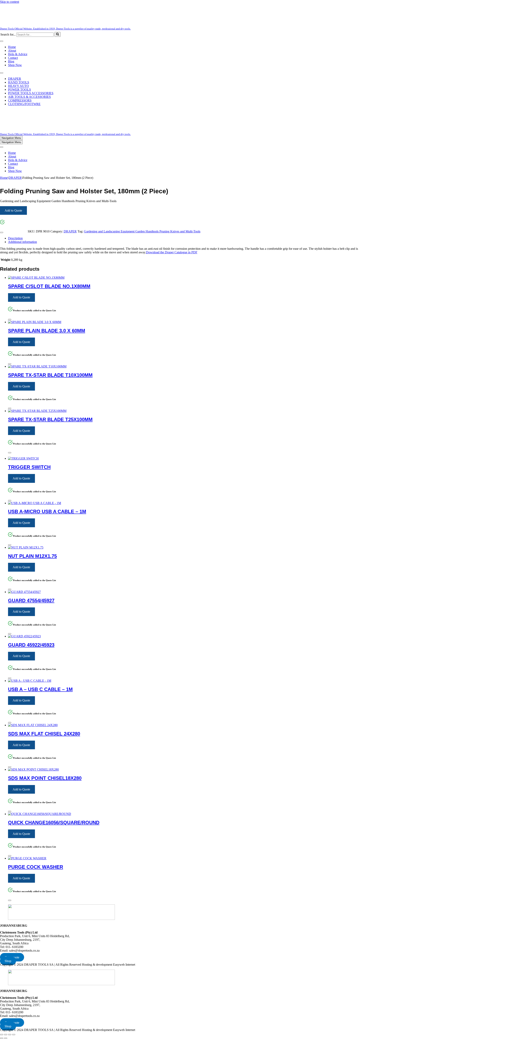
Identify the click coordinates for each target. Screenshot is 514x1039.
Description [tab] (15, 238)
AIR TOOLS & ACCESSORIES (29, 96)
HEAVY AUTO (18, 86)
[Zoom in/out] (1, 1034)
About (12, 50)
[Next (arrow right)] (5, 1038)
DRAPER (14, 78)
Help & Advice (17, 54)
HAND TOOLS (18, 82)
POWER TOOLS (19, 89)
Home (12, 47)
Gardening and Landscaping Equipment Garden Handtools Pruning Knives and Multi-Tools (142, 231)
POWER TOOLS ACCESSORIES (30, 93)
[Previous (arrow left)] (1, 1038)
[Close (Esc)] (13, 1034)
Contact (13, 57)
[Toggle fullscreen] (5, 1034)
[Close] (1, 232)
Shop (8, 961)
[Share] (9, 1034)
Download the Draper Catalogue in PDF (171, 252)
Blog (11, 61)
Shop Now (15, 65)
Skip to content (9, 1)
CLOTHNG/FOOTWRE (24, 104)
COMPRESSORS (20, 100)
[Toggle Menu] (1, 41)
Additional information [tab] (22, 242)
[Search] (57, 34)
